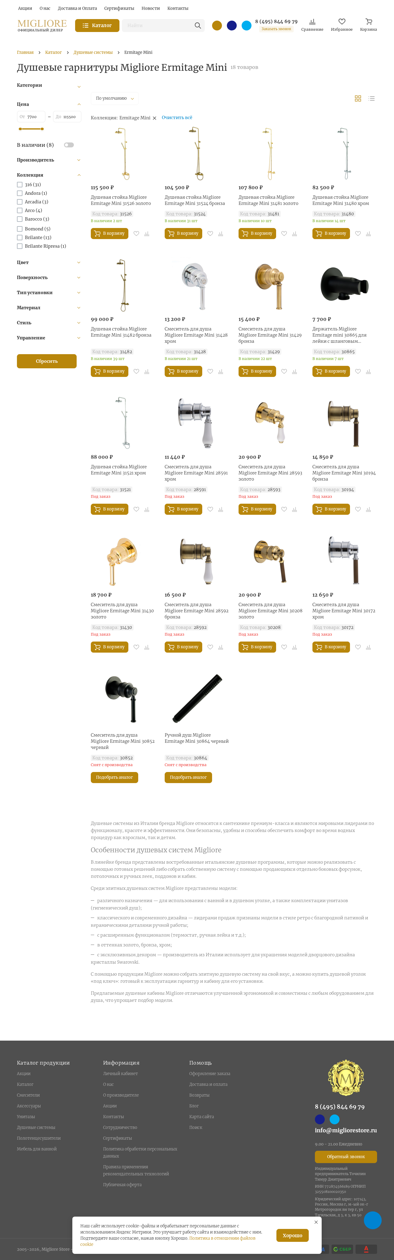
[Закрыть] (316, 1222)
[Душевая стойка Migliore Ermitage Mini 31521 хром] (123, 422)
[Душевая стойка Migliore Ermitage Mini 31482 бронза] (123, 285)
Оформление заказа (209, 1073)
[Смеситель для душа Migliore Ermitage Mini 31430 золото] (123, 560)
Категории (29, 85)
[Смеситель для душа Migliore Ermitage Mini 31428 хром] (197, 285)
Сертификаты (117, 1138)
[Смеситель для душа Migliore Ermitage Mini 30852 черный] (123, 698)
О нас (108, 1084)
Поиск (195, 1127)
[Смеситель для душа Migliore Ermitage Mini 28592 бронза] (197, 560)
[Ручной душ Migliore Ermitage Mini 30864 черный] (197, 698)
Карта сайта (201, 1116)
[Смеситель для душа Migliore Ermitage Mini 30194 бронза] (344, 422)
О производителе (121, 1095)
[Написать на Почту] (217, 25)
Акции (23, 1073)
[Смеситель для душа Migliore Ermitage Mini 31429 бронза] (271, 285)
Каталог (25, 1084)
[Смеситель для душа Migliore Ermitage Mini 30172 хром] (344, 560)
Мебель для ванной (37, 1149)
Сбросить (47, 361)
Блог (194, 1106)
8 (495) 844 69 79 (276, 21)
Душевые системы (36, 1127)
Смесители (28, 1095)
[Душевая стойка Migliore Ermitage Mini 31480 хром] (344, 153)
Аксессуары (29, 1106)
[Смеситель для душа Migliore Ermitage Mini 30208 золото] (271, 560)
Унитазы (26, 1116)
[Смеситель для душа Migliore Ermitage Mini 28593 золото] (271, 422)
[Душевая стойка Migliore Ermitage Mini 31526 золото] (123, 153)
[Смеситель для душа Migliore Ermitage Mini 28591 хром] (197, 422)
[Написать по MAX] (232, 25)
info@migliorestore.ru (346, 1130)
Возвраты (199, 1095)
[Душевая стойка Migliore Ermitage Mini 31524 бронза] (197, 153)
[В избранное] (136, 233)
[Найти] (198, 25)
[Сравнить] (146, 233)
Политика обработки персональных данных (140, 1152)
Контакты (113, 1116)
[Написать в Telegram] (246, 25)
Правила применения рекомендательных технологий (136, 1170)
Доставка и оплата (208, 1084)
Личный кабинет (120, 1073)
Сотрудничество (120, 1127)
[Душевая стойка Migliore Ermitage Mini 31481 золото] (271, 153)
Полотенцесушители (39, 1138)
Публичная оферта (122, 1184)
